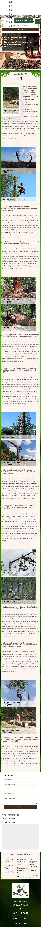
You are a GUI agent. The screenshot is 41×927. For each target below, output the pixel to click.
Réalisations (24, 20)
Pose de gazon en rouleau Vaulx (22, 870)
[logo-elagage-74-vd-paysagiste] (2, 20)
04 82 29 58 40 (10, 10)
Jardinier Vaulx (10, 872)
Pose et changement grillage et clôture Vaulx (33, 862)
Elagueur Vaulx (22, 877)
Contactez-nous (20, 923)
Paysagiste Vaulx (9, 867)
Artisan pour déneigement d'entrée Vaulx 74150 (33, 874)
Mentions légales (20, 918)
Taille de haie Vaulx (9, 860)
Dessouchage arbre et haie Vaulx (21, 861)
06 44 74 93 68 (10, 30)
